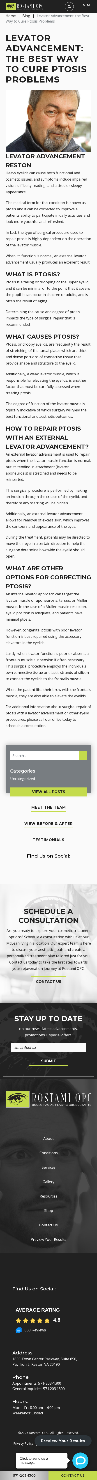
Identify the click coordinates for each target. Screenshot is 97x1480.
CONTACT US (48, 982)
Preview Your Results (48, 1239)
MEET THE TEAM (48, 807)
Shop (48, 1210)
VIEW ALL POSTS (48, 792)
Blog (26, 15)
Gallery (48, 1181)
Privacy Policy (23, 1443)
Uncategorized (22, 778)
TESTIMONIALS (49, 840)
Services (48, 1167)
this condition (53, 202)
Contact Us (48, 1225)
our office (53, 719)
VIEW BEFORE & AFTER (48, 823)
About (48, 1138)
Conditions (48, 1152)
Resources (48, 1196)
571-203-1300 (49, 1383)
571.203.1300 (54, 1388)
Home (11, 15)
